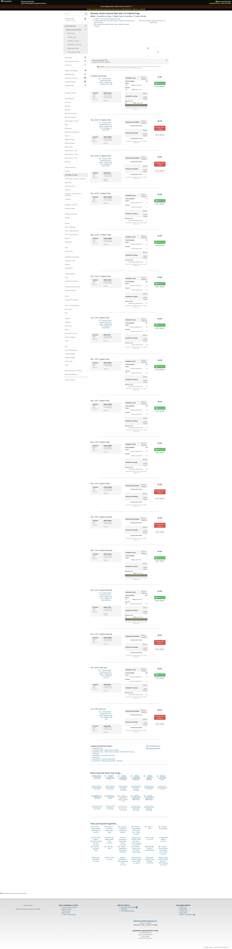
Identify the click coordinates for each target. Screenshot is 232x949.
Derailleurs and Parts (71, 204)
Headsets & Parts (70, 260)
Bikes (66, 124)
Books (67, 136)
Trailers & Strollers (70, 354)
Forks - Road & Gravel (71, 234)
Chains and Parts (70, 186)
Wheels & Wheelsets (71, 374)
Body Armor (68, 128)
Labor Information (70, 380)
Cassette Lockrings (73, 41)
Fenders (67, 223)
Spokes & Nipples (70, 337)
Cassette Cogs (71, 37)
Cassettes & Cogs (71, 175)
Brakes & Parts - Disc (71, 150)
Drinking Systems (70, 208)
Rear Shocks (68, 309)
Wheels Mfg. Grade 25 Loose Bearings (149, 859)
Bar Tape (67, 106)
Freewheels (68, 242)
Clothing (67, 190)
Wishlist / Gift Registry (71, 70)
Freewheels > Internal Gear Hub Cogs (103, 755)
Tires (66, 346)
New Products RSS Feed (128, 907)
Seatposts (68, 322)
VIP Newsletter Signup (127, 911)
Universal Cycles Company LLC (145, 921)
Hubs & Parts (69, 268)
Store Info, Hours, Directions (145, 938)
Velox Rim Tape (109, 857)
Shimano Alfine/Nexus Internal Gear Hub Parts (123, 860)
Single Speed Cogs (73, 48)
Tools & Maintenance (71, 350)
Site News (124, 909)
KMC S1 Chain (150, 837)
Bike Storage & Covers (71, 121)
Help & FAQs (183, 909)
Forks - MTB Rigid (70, 227)
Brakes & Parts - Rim (71, 158)
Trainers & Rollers (70, 357)
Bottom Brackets (70, 143)
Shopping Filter (69, 18)
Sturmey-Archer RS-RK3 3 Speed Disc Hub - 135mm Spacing (163, 860)
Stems (67, 341)
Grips (66, 247)
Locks (66, 277)
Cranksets (68, 199)
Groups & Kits (69, 251)
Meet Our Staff (66, 909)
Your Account (184, 911)
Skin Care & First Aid (71, 333)
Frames (67, 238)
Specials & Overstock (71, 78)
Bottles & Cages (69, 139)
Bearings (67, 109)
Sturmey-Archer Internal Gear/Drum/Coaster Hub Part (96, 840)
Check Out (227, 1)
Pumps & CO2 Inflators (71, 300)
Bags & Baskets (69, 98)
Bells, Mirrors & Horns (71, 113)
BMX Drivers (71, 33)
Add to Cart (160, 83)
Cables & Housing (70, 167)
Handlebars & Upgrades (72, 257)
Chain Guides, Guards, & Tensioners (75, 178)
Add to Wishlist (159, 86)
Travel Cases (68, 361)
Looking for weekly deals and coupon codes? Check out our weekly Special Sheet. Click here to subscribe (116, 9)
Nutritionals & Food (70, 290)
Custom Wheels (69, 85)
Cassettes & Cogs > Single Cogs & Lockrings (105, 750)
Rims (66, 313)
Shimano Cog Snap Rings (96, 858)
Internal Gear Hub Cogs (74, 44)
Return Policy (66, 912)
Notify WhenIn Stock (160, 128)
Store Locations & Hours (72, 61)
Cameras (67, 171)
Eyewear (67, 218)
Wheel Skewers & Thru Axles (73, 370)
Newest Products (70, 74)
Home (92, 16)
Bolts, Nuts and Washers (72, 132)
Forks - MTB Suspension (72, 231)
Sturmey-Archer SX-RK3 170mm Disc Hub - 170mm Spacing (136, 840)
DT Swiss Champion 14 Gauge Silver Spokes (123, 840)
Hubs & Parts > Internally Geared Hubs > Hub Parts (107, 761)
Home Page (68, 57)
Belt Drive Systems (70, 117)
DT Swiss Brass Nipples (163, 838)
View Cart (220, 1)
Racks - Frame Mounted (72, 305)
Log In (23, 3)
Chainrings (68, 182)
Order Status (30, 3)
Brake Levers (69, 147)
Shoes (67, 329)
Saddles (67, 318)
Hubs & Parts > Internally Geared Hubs (103, 759)
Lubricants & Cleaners (71, 281)
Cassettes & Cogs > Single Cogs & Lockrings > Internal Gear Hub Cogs (113, 751)
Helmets (67, 264)
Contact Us (68, 65)
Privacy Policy (66, 911)
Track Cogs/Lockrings (73, 52)
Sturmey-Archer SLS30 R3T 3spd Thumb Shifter (136, 859)
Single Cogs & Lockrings (122, 16)
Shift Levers (68, 326)
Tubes (67, 365)
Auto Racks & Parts (70, 93)
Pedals (67, 296)
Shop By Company (70, 82)
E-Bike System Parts (71, 214)
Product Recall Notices (69, 914)
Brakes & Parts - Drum (71, 154)
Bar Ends (67, 102)
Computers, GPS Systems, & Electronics (73, 194)
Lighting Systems (70, 273)
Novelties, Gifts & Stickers (72, 287)
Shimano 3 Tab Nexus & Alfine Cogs (109, 839)
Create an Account (40, 3)
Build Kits (67, 162)
